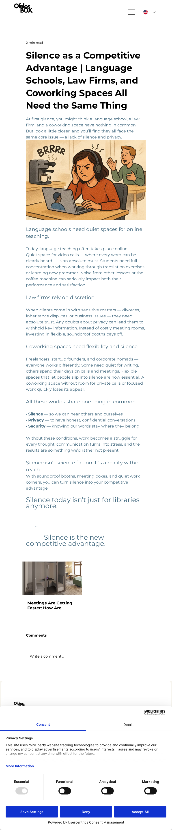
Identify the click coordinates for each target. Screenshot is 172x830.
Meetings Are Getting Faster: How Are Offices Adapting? (49, 605)
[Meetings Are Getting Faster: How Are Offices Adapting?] (52, 578)
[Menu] (131, 12)
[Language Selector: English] (149, 12)
